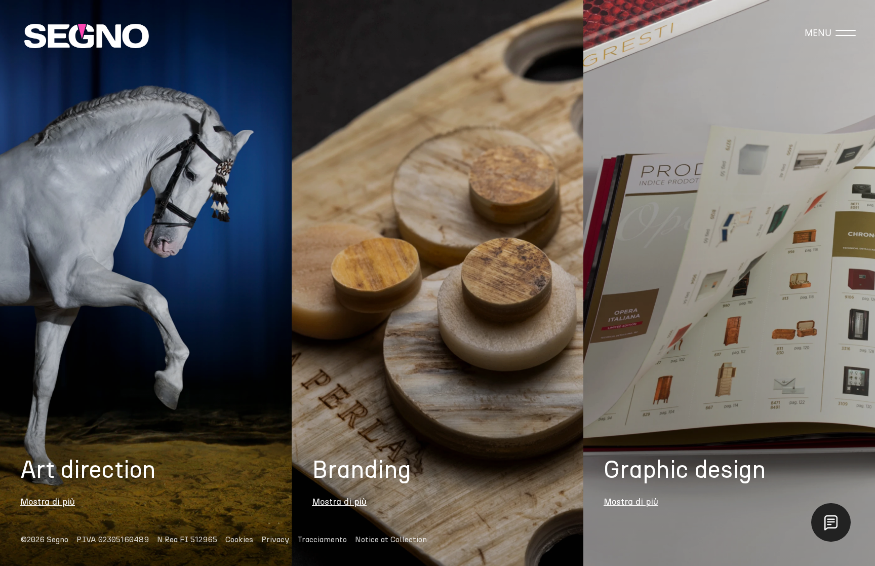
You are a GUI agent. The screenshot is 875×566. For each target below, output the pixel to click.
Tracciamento (322, 540)
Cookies (239, 540)
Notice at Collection (391, 540)
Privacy (275, 540)
